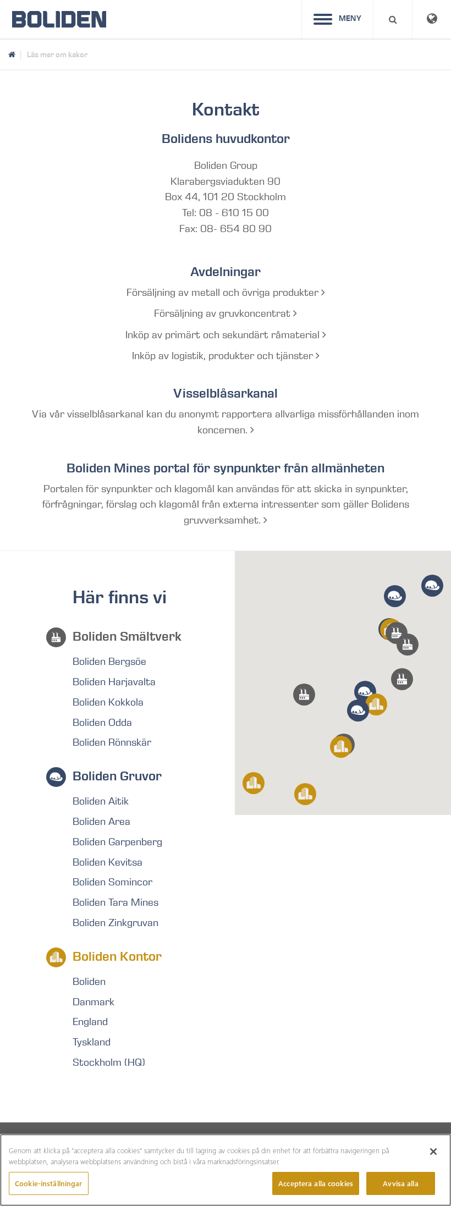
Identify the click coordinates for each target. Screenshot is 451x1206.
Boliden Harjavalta (114, 682)
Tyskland (92, 1042)
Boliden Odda (102, 722)
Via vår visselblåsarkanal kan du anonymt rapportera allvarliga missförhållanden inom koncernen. (225, 422)
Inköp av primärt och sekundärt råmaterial (223, 335)
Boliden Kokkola (108, 702)
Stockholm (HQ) (109, 1062)
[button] (402, 679)
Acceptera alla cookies (315, 1183)
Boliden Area (101, 821)
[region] (225, 1170)
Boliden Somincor (112, 882)
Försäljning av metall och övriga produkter (224, 292)
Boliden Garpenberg (117, 842)
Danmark (93, 1002)
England (90, 1021)
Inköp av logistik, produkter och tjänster (224, 355)
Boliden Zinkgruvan (115, 922)
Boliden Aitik (101, 801)
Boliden (89, 981)
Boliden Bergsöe (109, 661)
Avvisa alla (400, 1183)
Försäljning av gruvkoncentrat (223, 313)
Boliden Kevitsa (107, 862)
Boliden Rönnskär (112, 742)
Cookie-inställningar (48, 1183)
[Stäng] (433, 1151)
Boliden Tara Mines (115, 902)
